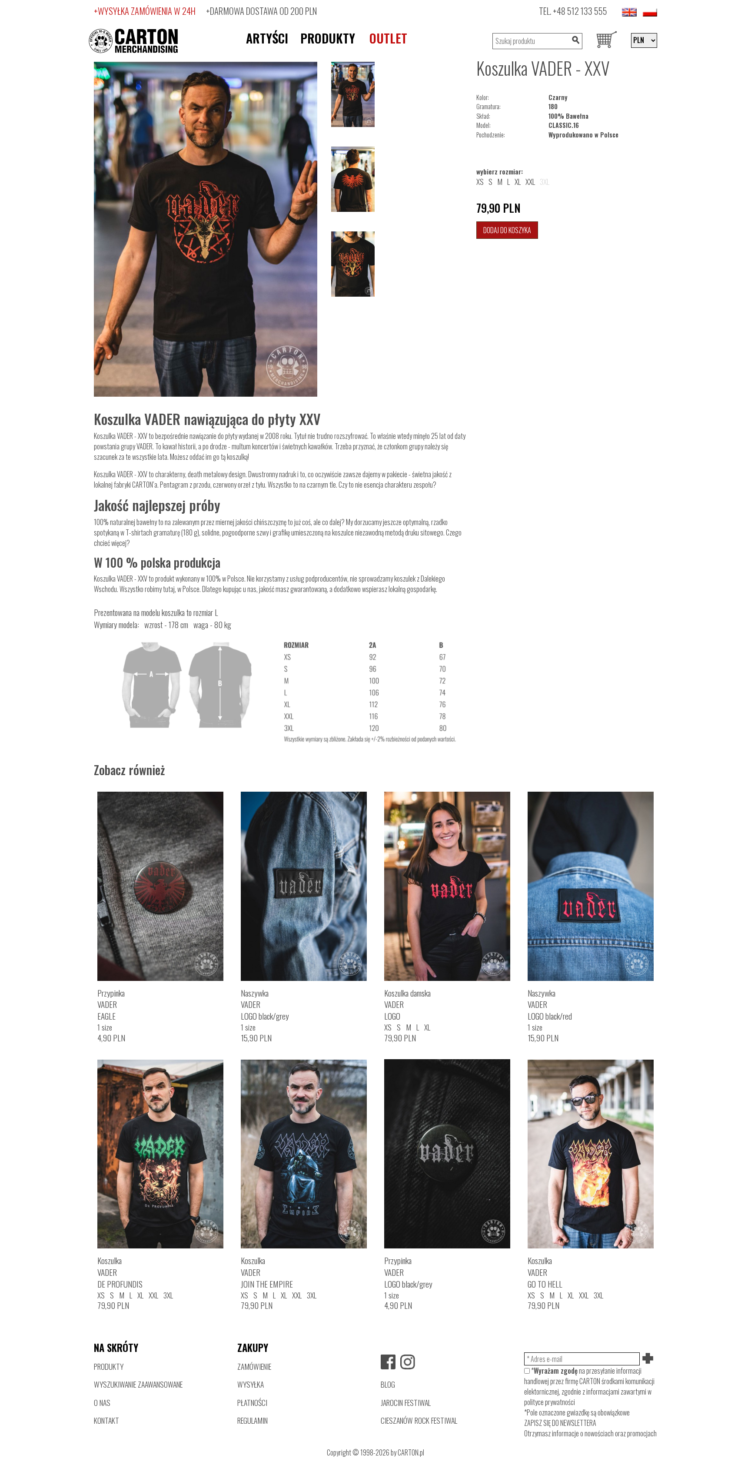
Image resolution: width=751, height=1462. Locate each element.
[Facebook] (388, 1362)
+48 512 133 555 (580, 10)
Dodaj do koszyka (507, 230)
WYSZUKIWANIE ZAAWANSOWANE (138, 1384)
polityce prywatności (549, 1402)
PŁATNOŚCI (252, 1402)
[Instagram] (407, 1362)
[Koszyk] (606, 40)
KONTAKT (106, 1420)
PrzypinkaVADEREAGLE (111, 1005)
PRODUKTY (327, 38)
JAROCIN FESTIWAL (406, 1402)
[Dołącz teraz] (648, 1358)
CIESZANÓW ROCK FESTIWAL (419, 1420)
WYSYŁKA (250, 1384)
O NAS (102, 1402)
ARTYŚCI (267, 38)
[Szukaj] (575, 41)
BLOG (388, 1384)
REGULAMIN (252, 1420)
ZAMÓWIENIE (254, 1366)
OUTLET (388, 38)
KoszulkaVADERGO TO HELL (545, 1272)
